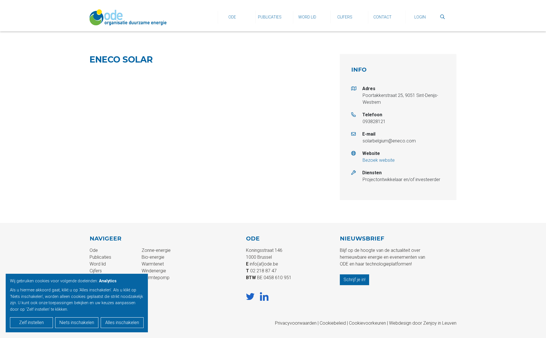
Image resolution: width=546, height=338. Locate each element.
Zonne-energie (156, 250)
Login (420, 17)
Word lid (307, 17)
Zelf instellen (31, 322)
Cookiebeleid (333, 323)
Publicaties (270, 17)
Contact (382, 17)
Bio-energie (153, 257)
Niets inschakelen (76, 322)
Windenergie (154, 270)
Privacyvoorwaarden (296, 323)
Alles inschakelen (122, 322)
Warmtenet (153, 264)
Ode (232, 17)
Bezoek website (379, 160)
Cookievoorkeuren (367, 323)
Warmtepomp (155, 277)
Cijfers (344, 17)
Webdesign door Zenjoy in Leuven (422, 323)
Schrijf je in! (354, 279)
